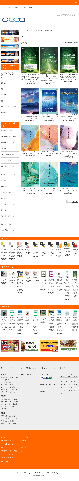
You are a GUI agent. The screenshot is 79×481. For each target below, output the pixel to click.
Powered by (29, 475)
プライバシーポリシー (7, 454)
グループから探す (27, 7)
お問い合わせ (25, 451)
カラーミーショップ (19, 473)
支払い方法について (7, 440)
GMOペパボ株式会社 (47, 473)
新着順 (76, 42)
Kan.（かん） (53, 30)
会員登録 (23, 440)
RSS (2, 461)
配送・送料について (7, 444)
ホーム (3, 7)
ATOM (6, 461)
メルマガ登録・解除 (7, 458)
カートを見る (25, 447)
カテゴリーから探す (14, 7)
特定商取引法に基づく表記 (9, 451)
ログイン (23, 444)
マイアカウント (25, 437)
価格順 (70, 42)
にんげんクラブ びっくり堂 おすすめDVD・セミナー (37, 30)
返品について (5, 447)
